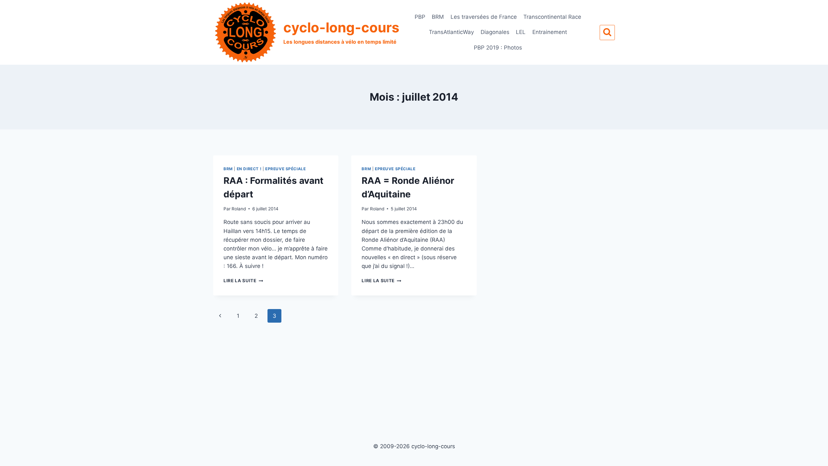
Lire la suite (243, 280)
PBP (420, 17)
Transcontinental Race (552, 17)
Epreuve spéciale (285, 168)
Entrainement (549, 32)
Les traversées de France (484, 17)
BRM (438, 17)
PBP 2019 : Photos (498, 47)
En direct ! (249, 168)
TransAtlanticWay (451, 32)
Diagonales (495, 32)
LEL (521, 32)
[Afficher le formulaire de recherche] (607, 32)
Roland (239, 208)
